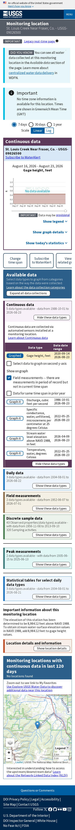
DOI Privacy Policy (16, 799)
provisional (63, 215)
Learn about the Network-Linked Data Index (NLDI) (37, 773)
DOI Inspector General (19, 820)
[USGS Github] (55, 810)
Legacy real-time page (39, 41)
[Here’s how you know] (37, 5)
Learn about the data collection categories (35, 287)
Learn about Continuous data (28, 338)
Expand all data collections (28, 293)
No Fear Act (11, 825)
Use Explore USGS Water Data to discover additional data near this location (34, 688)
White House (46, 820)
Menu (69, 14)
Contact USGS (28, 804)
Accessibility (50, 799)
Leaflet (19, 762)
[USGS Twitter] (45, 810)
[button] (37, 725)
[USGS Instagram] (69, 810)
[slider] (65, 210)
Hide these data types (52, 317)
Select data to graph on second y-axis (40, 363)
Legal (35, 799)
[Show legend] (67, 748)
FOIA (25, 825)
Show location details (52, 648)
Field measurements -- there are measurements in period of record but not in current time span (40, 382)
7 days (22, 124)
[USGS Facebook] (50, 810)
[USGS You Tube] (64, 810)
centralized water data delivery (31, 73)
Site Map (9, 804)
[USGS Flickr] (59, 810)
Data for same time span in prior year (39, 393)
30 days (40, 124)
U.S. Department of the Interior (25, 815)
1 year (57, 124)
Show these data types (51, 486)
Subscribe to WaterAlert (22, 157)
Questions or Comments (37, 790)
